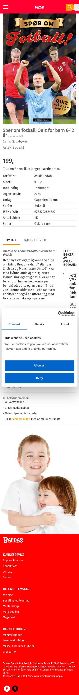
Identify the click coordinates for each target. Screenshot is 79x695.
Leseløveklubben (14, 640)
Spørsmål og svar (14, 560)
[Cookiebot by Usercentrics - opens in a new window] (58, 313)
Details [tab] (39, 324)
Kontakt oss (10, 566)
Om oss (7, 571)
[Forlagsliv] (15, 690)
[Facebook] (7, 690)
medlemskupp (21, 419)
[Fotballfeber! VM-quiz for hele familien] (63, 273)
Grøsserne (9, 651)
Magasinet (9, 617)
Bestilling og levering (16, 600)
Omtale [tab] (11, 240)
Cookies (7, 577)
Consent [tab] (14, 324)
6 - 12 (38, 182)
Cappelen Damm (46, 200)
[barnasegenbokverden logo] (13, 541)
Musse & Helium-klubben (19, 646)
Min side (8, 595)
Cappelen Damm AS (15, 676)
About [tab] (65, 324)
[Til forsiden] (39, 8)
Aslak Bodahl (13, 147)
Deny (39, 378)
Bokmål (39, 206)
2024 (37, 194)
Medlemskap (11, 606)
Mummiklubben (12, 635)
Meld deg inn (11, 611)
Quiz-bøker (19, 141)
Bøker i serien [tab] (35, 240)
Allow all (39, 365)
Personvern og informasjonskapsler (46, 676)
